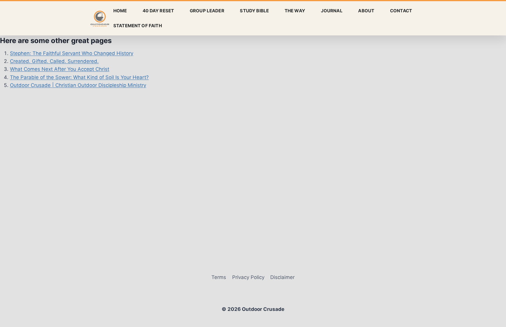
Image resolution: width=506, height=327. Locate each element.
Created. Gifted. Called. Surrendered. (54, 61)
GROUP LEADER (207, 10)
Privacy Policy (248, 277)
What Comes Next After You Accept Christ (59, 69)
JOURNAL (332, 10)
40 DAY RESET (158, 10)
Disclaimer (282, 277)
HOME (120, 10)
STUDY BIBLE (254, 10)
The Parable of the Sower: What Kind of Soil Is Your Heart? (79, 77)
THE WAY (295, 10)
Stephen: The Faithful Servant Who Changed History (71, 53)
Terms (218, 277)
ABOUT (366, 10)
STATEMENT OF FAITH (137, 25)
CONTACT (401, 10)
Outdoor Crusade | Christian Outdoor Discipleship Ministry (78, 85)
